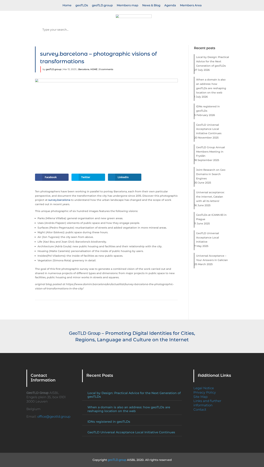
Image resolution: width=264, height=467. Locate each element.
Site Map (200, 397)
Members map (127, 5)
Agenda (170, 5)
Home (66, 5)
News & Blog (151, 5)
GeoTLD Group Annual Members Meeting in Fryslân (210, 152)
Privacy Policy (204, 392)
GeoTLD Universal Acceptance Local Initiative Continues (208, 129)
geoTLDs (81, 5)
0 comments (106, 69)
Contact (199, 410)
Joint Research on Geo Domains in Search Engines (210, 174)
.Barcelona (83, 69)
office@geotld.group (53, 417)
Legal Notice (203, 388)
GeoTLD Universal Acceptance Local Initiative (207, 237)
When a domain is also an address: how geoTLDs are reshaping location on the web (211, 86)
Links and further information (207, 403)
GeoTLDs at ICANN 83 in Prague (211, 217)
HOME (93, 69)
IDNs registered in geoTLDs (208, 108)
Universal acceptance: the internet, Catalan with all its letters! (210, 197)
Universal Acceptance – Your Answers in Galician (212, 258)
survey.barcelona (59, 200)
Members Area (191, 5)
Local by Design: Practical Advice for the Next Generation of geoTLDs (212, 61)
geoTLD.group (102, 5)
